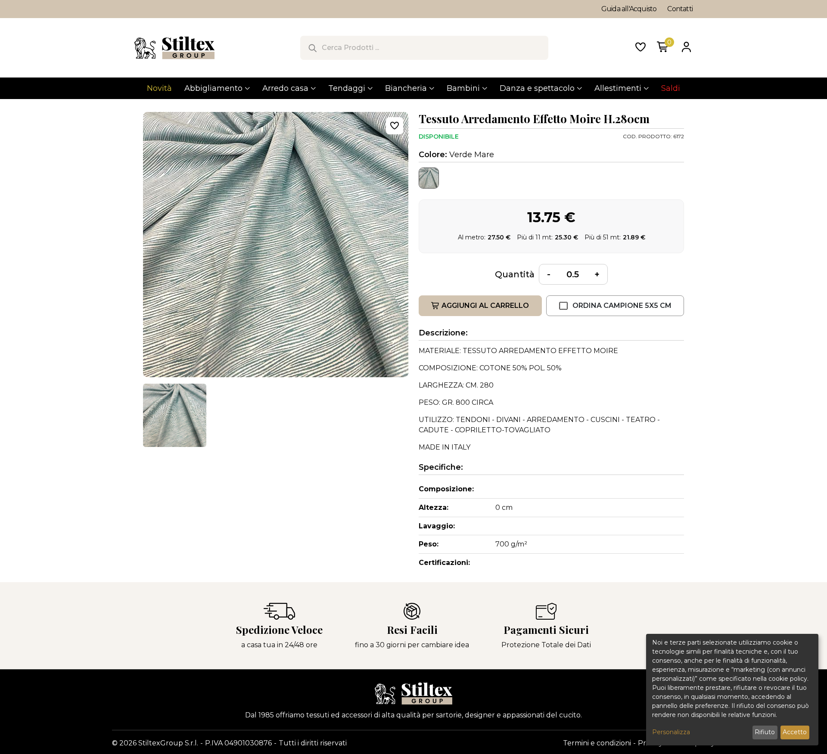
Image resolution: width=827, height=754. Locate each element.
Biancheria (406, 88)
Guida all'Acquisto (629, 9)
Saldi (670, 88)
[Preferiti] (640, 48)
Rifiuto (765, 732)
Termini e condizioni (597, 743)
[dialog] (732, 689)
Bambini (463, 88)
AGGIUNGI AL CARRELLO (485, 305)
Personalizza (671, 732)
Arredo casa (285, 88)
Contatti (680, 9)
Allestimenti (617, 88)
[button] (174, 415)
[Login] (686, 48)
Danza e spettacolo (537, 88)
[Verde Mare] (429, 178)
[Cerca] (312, 48)
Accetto (795, 732)
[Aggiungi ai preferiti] (394, 125)
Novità (159, 88)
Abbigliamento (213, 88)
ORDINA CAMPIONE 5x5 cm (622, 305)
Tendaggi (346, 88)
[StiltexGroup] (413, 693)
